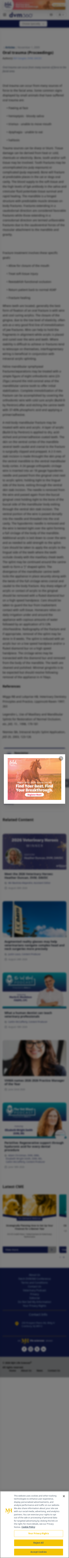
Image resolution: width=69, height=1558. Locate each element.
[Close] (63, 1496)
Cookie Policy (28, 1527)
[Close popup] (61, 758)
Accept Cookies (38, 1551)
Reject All (38, 1542)
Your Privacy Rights (38, 1533)
